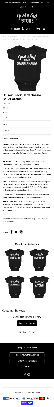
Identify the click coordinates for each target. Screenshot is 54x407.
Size (5, 112)
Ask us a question (11, 139)
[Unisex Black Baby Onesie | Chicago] (14, 271)
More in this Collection (27, 244)
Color (5, 125)
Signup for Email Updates (27, 348)
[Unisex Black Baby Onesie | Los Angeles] (14, 298)
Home (5, 36)
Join (27, 367)
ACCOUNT (15, 29)
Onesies (13, 36)
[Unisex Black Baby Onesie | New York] (39, 271)
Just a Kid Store (34, 392)
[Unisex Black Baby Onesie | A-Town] (39, 298)
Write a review (27, 323)
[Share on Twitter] (16, 232)
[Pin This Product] (21, 232)
